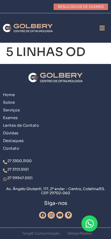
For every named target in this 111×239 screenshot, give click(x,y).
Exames (10, 117)
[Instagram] (51, 215)
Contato (11, 148)
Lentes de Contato (21, 125)
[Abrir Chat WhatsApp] (89, 223)
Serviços (11, 110)
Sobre (9, 102)
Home (9, 94)
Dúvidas (10, 133)
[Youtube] (59, 215)
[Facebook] (42, 215)
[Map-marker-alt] (68, 215)
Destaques (13, 140)
